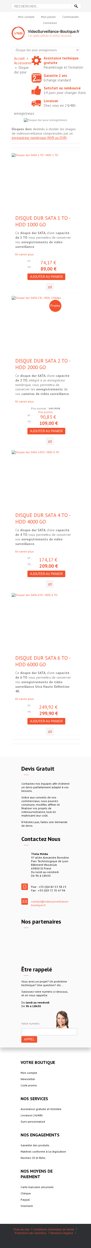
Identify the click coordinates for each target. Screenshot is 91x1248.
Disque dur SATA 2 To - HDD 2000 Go (42, 364)
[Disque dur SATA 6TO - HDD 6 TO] (39, 624)
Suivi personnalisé (33, 1121)
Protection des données (30, 1233)
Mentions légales (61, 1233)
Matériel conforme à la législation (43, 1151)
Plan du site (21, 1229)
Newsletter (28, 1079)
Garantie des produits (35, 1145)
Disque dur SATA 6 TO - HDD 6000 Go (42, 661)
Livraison (51, 101)
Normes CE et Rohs (33, 1158)
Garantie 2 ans (55, 75)
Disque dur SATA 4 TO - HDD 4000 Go (42, 518)
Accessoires (23, 63)
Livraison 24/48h (32, 1115)
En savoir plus (24, 254)
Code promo (29, 1085)
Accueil (19, 58)
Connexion (50, 23)
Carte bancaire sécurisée (37, 1187)
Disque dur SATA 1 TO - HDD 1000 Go (42, 221)
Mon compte (26, 17)
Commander (70, 17)
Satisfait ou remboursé (62, 88)
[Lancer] (76, 6)
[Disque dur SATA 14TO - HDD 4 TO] (39, 481)
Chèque (26, 1193)
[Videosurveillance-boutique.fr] (46, 28)
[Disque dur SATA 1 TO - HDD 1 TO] (39, 184)
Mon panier (48, 17)
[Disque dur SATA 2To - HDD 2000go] (39, 327)
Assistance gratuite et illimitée (41, 1109)
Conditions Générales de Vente (53, 1229)
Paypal (25, 1199)
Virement (27, 1206)
